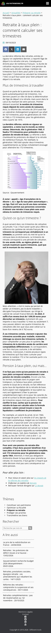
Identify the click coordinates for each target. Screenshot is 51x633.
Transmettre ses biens (17, 515)
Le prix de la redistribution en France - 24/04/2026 (16, 543)
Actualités (15, 12)
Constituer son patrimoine (19, 505)
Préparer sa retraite (32, 12)
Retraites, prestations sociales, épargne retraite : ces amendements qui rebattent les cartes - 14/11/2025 (17, 575)
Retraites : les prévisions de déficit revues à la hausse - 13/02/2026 (15, 553)
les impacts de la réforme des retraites (27, 479)
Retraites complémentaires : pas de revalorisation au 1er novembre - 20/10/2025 (18, 598)
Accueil (6, 12)
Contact (25, 614)
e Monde (39, 485)
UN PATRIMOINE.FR (14, 3)
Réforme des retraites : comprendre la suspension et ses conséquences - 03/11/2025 (18, 587)
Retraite (33, 483)
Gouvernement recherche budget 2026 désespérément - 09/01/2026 (18, 563)
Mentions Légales (25, 612)
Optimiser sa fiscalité (16, 507)
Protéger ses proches (16, 513)
